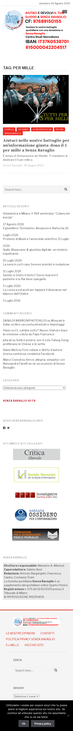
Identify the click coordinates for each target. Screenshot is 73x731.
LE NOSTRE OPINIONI (20, 633)
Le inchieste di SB (42, 129)
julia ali (7, 340)
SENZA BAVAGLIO (12, 133)
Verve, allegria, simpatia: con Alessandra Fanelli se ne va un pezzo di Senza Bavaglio (34, 363)
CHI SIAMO (23, 129)
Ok (23, 723)
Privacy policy (42, 723)
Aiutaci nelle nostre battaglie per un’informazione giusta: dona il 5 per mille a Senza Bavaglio (36, 145)
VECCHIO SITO (34, 645)
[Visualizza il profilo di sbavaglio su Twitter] (8, 428)
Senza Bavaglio (13, 165)
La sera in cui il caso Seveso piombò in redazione (36, 264)
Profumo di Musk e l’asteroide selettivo (30, 239)
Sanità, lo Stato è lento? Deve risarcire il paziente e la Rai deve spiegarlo (30, 277)
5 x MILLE (9, 129)
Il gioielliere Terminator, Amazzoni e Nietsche (34, 228)
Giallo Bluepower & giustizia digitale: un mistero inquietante (35, 251)
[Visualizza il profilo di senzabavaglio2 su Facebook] (4, 428)
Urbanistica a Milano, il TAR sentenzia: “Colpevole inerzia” (36, 215)
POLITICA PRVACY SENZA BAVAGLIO (30, 639)
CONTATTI (47, 633)
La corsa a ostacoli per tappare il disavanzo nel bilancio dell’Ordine (35, 291)
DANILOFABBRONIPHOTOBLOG (25, 320)
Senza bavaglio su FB (19, 400)
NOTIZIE (59, 129)
